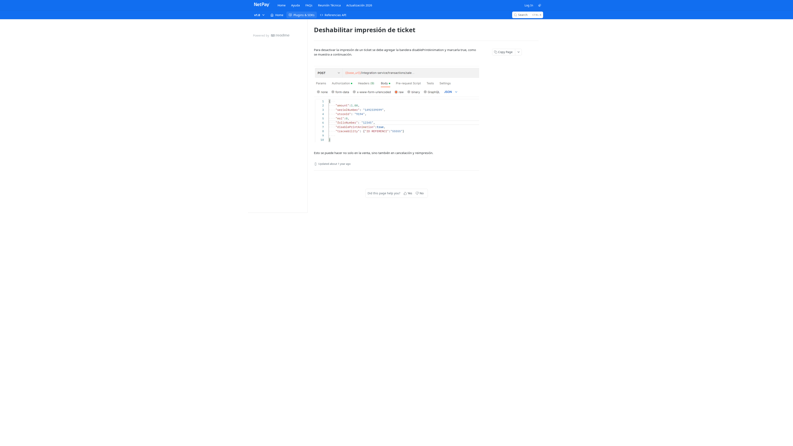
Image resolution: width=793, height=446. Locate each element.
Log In (529, 5)
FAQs (308, 5)
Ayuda (295, 5)
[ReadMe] (280, 35)
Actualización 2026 (359, 5)
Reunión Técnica (329, 5)
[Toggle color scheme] (540, 5)
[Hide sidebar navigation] (306, 116)
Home (282, 5)
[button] (396, 103)
